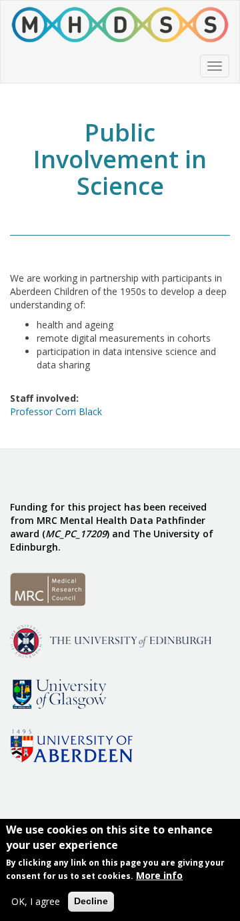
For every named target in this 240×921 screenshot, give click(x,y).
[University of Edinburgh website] (110, 640)
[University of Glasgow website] (58, 692)
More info (159, 875)
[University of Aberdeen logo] (71, 744)
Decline (91, 901)
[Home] (120, 25)
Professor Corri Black (56, 411)
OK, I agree (35, 901)
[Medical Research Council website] (47, 588)
